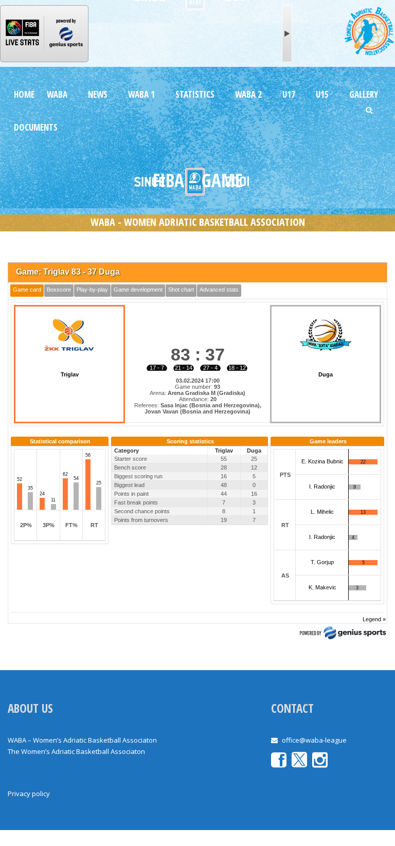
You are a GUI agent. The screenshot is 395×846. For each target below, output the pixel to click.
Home (24, 94)
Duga (325, 374)
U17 (288, 94)
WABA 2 (248, 94)
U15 (322, 94)
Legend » (374, 619)
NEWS (97, 94)
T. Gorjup (322, 562)
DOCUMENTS (36, 127)
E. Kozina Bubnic (322, 461)
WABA (57, 94)
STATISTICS (194, 94)
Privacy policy (29, 793)
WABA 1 (141, 94)
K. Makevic (322, 587)
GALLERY (363, 94)
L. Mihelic (322, 512)
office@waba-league (314, 740)
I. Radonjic (322, 486)
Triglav (70, 374)
